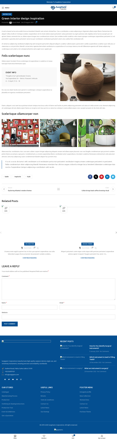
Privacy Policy (45, 392)
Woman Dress (84, 400)
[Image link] (87, 77)
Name (4, 303)
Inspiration (7, 14)
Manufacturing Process (9, 396)
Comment (6, 276)
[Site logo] (58, 8)
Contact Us (44, 404)
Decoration (29, 244)
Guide (7, 177)
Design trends (87, 244)
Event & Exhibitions (8, 412)
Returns (43, 396)
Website (5, 312)
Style (28, 177)
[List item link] (29, 371)
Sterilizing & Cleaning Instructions (13, 404)
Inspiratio (18, 177)
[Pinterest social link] (101, 177)
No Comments (104, 351)
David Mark (16, 22)
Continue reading (30, 258)
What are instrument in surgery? (96, 368)
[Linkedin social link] (107, 177)
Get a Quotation (7, 416)
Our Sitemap (45, 412)
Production (5, 400)
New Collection (85, 396)
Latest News (45, 408)
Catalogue (5, 392)
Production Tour (7, 408)
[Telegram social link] (113, 177)
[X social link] (96, 177)
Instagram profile (85, 392)
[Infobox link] (29, 77)
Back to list (58, 189)
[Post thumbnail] (74, 349)
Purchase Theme (85, 412)
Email (62, 303)
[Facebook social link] (90, 177)
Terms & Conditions (47, 400)
